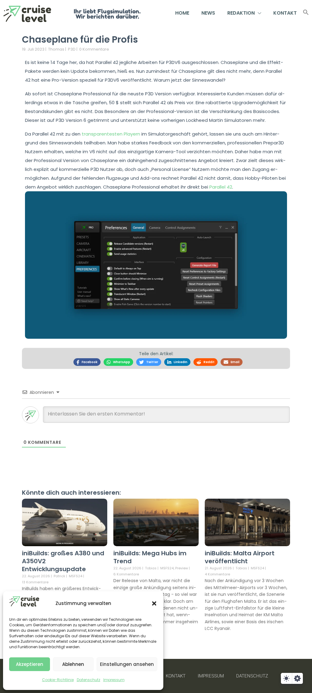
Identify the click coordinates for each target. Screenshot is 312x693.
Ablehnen (73, 664)
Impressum (114, 679)
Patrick (59, 576)
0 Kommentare (94, 49)
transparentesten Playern (111, 134)
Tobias (151, 568)
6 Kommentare (126, 574)
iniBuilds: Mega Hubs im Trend (149, 557)
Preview (181, 568)
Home (182, 12)
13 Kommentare (35, 582)
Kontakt (285, 12)
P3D (72, 49)
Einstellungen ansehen (127, 664)
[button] (154, 603)
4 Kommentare (217, 574)
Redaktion (241, 12)
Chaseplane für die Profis (80, 39)
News (208, 12)
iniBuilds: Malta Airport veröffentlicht (240, 557)
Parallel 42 (220, 187)
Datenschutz (88, 679)
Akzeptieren (29, 664)
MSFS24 (75, 576)
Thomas (56, 49)
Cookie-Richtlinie (58, 679)
